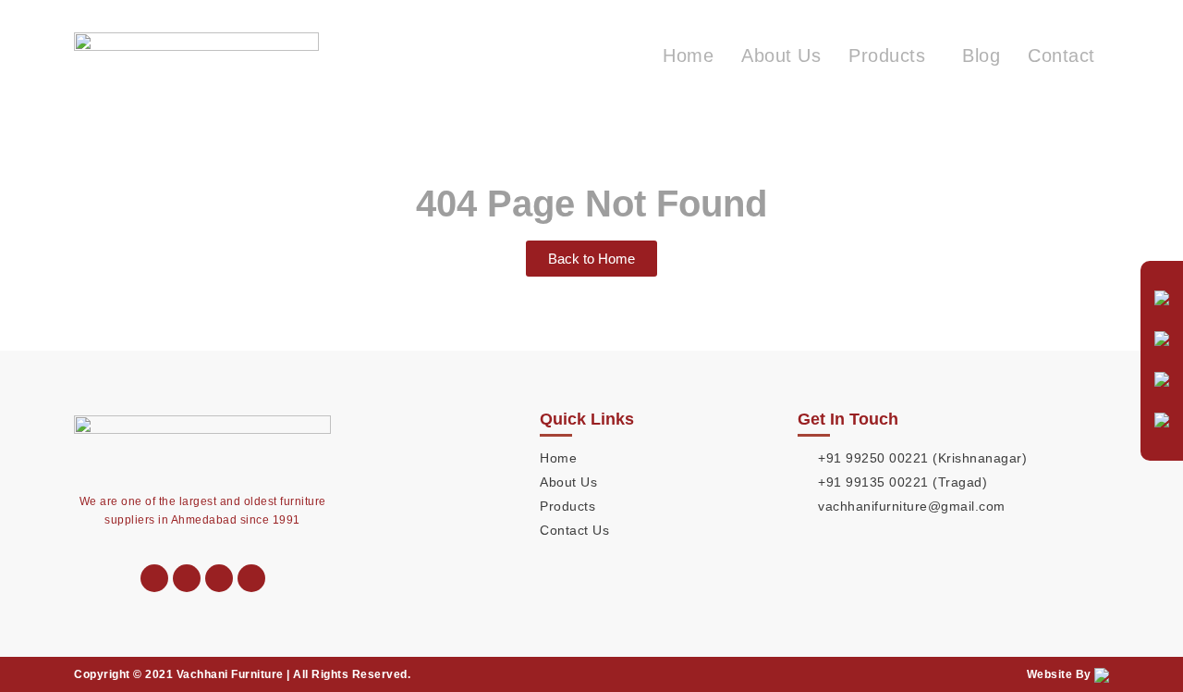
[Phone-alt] (154, 578)
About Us (781, 55)
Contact (1061, 55)
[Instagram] (219, 578)
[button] (891, 55)
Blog (981, 55)
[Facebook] (251, 578)
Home (688, 55)
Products (886, 55)
